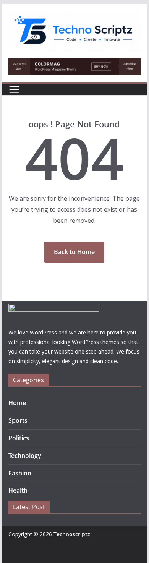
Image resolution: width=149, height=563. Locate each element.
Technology (24, 455)
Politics (18, 438)
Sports (18, 420)
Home (17, 403)
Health (18, 490)
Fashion (19, 473)
